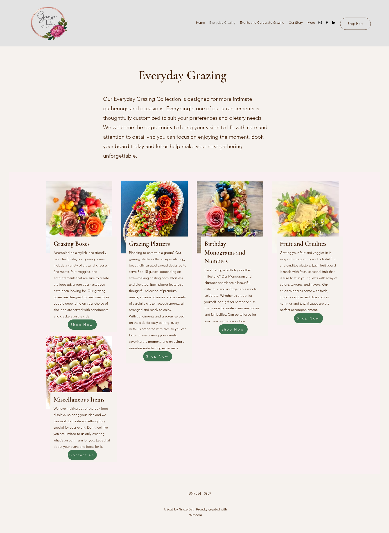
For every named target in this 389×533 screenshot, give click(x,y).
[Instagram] (320, 22)
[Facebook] (327, 22)
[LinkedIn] (333, 22)
